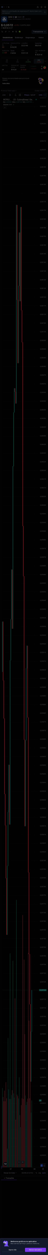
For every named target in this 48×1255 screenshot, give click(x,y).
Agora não (13, 1250)
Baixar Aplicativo (35, 1250)
